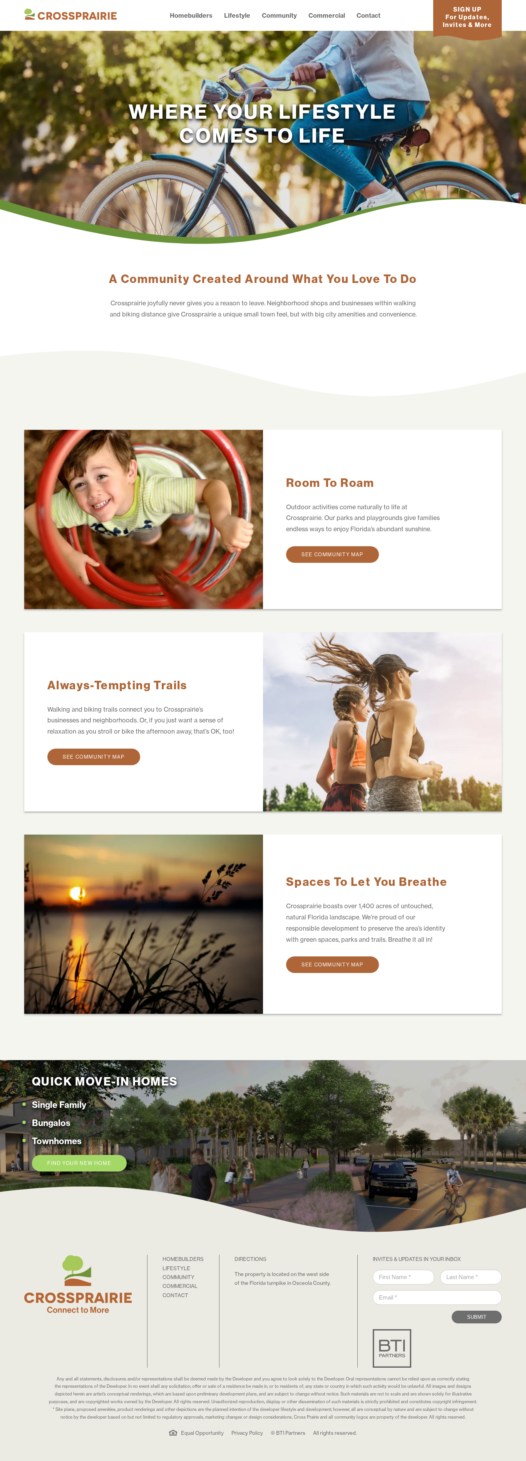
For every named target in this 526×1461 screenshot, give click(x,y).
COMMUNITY (178, 1277)
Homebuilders (191, 15)
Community (279, 15)
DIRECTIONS (250, 1259)
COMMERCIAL (180, 1286)
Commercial (326, 15)
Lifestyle (237, 15)
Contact (368, 15)
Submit (476, 1317)
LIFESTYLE (176, 1268)
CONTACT (175, 1295)
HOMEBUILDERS (183, 1259)
